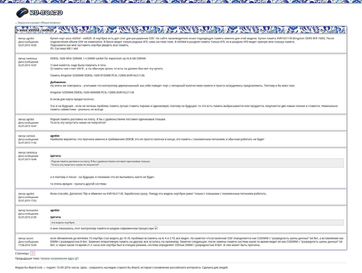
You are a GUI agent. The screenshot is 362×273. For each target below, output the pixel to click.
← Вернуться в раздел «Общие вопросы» (38, 22)
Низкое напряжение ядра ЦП (59, 258)
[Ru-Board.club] (39, 17)
